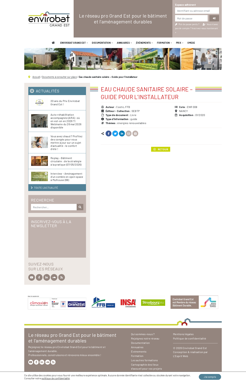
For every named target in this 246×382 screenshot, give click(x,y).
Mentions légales (183, 334)
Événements (139, 351)
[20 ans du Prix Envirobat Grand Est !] (41, 102)
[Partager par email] (128, 133)
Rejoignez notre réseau (145, 338)
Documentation (101, 42)
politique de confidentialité (56, 378)
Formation (163, 42)
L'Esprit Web (180, 356)
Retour (163, 149)
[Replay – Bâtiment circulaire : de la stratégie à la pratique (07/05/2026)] (41, 161)
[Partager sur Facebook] (108, 133)
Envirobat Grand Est (73, 42)
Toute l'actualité (46, 187)
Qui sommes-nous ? (142, 334)
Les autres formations (144, 360)
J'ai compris (210, 376)
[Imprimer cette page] (135, 133)
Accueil (36, 76)
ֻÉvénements (143, 42)
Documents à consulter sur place (59, 76)
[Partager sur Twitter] (115, 133)
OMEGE (191, 42)
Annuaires (123, 42)
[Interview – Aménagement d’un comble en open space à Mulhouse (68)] (41, 176)
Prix (178, 42)
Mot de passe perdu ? (189, 24)
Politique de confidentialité (189, 338)
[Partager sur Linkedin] (122, 133)
